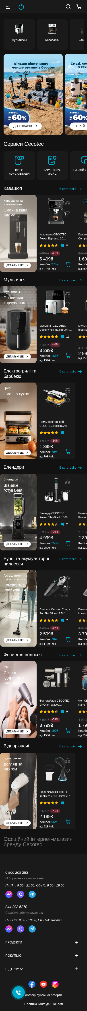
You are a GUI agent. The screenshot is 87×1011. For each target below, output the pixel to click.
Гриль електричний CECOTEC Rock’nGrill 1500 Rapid (53, 424)
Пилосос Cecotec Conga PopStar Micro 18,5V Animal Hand (54, 612)
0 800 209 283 (16, 872)
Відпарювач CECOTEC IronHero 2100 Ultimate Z (54, 794)
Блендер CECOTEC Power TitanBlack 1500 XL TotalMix (55, 516)
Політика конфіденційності (43, 1004)
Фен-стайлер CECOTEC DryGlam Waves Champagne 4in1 (54, 703)
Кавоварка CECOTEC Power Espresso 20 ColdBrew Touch (52, 237)
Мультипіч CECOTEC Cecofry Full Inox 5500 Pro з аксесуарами (55, 328)
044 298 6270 (16, 907)
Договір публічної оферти (43, 995)
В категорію (67, 188)
